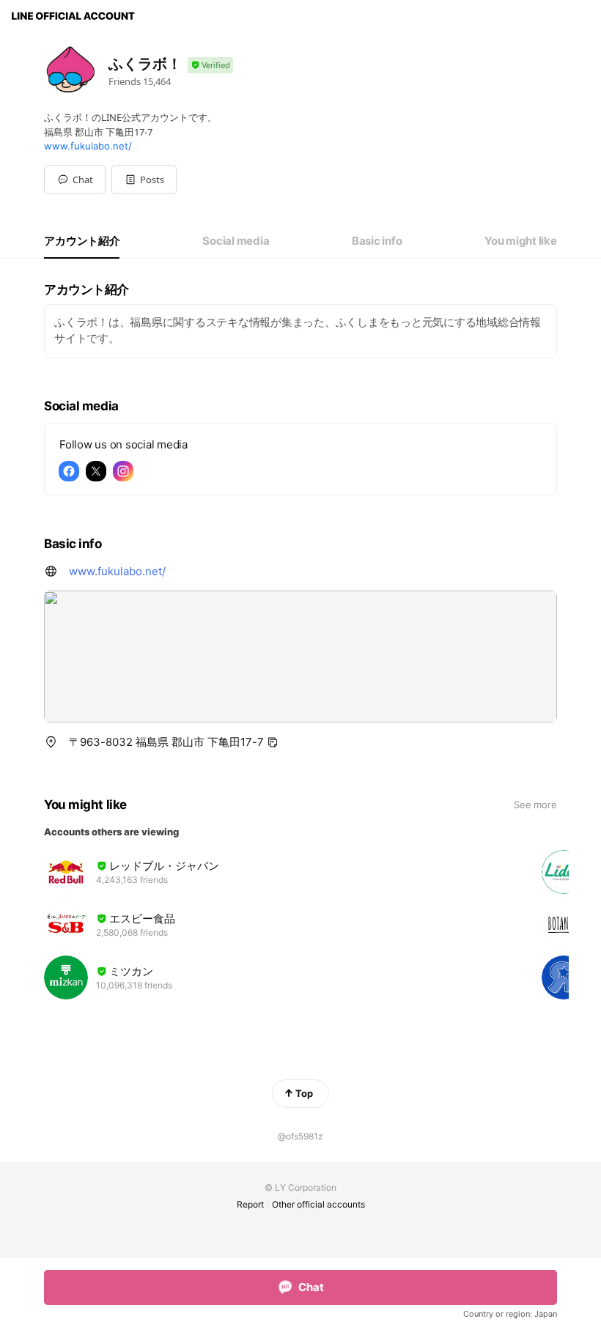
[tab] (81, 241)
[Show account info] (210, 65)
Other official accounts (318, 1204)
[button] (144, 179)
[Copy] (272, 742)
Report (250, 1204)
